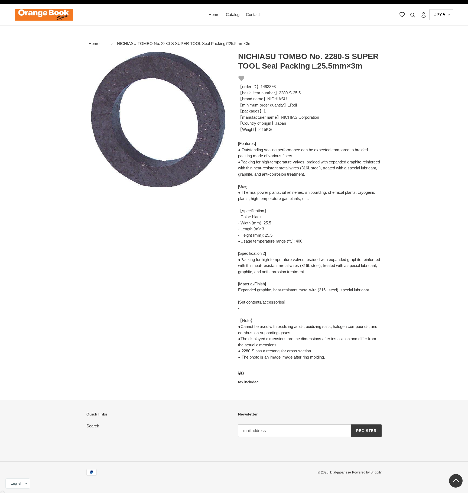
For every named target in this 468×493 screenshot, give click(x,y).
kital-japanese (340, 472)
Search (92, 426)
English (16, 483)
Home (94, 43)
